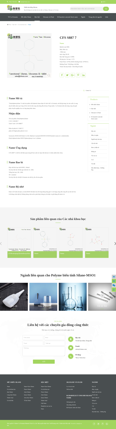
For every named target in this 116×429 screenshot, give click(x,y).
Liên (106, 17)
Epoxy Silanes (27, 395)
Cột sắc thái (94, 143)
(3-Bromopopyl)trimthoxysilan (19, 253)
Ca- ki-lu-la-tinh (70, 386)
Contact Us (88, 90)
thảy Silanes (10, 392)
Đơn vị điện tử (95, 147)
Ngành (83, 17)
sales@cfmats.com (25, 1)
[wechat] (114, 285)
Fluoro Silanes (27, 389)
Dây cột (93, 131)
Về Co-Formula (13, 17)
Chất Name (43, 403)
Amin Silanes (27, 392)
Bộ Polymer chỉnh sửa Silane (73, 407)
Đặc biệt (37, 17)
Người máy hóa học (96, 139)
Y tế (92, 159)
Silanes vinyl (10, 397)
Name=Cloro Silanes (29, 386)
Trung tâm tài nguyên (95, 17)
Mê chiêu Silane (26, 17)
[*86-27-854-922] (114, 281)
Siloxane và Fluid (48, 17)
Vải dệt (93, 163)
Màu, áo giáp (94, 135)
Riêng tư (93, 151)
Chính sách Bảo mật (64, 423)
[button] (102, 296)
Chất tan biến (69, 389)
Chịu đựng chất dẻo (71, 405)
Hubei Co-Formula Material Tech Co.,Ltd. (26, 423)
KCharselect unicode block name (67, 17)
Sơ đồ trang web (54, 423)
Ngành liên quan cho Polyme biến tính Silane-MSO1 (58, 275)
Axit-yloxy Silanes (28, 397)
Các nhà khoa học (22, 24)
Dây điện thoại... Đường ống (97, 169)
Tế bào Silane (27, 400)
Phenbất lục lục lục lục (46, 406)
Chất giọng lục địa (70, 402)
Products (93, 99)
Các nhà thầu (10, 400)
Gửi (43, 361)
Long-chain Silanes (11, 395)
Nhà (10, 24)
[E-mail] (114, 277)
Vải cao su (94, 155)
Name (29, 24)
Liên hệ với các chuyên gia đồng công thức (58, 325)
